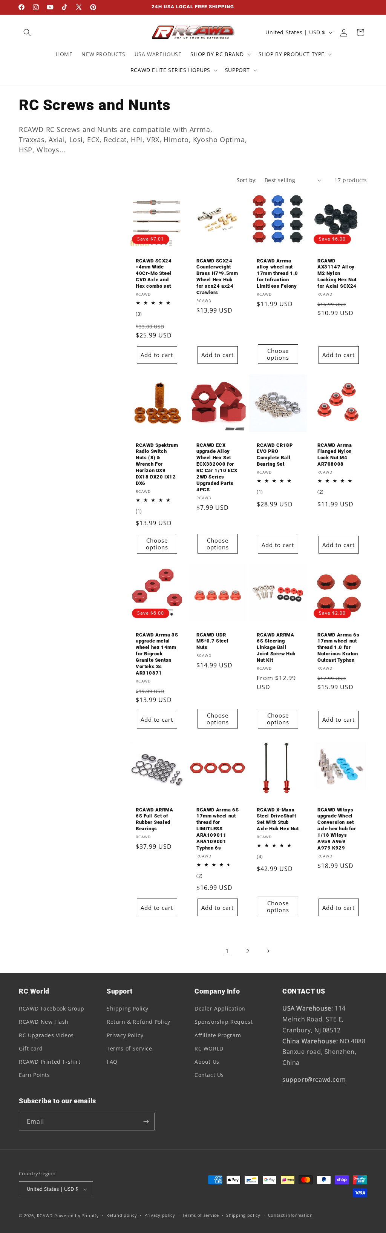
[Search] (27, 32)
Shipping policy (243, 1215)
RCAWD (45, 1215)
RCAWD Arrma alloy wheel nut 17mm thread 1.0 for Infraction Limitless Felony (277, 273)
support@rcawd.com (314, 1079)
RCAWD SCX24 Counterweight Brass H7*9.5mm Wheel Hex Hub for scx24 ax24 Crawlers (217, 276)
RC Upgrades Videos (46, 1035)
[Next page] (268, 951)
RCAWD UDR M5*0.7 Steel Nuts (212, 641)
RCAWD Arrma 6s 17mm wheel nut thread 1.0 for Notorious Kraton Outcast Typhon (338, 647)
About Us (207, 1061)
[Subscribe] (146, 1121)
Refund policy (121, 1215)
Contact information (290, 1215)
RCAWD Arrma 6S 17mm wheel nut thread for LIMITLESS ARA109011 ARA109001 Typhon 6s (217, 828)
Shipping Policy (128, 1008)
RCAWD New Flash (44, 1021)
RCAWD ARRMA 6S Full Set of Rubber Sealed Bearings (154, 819)
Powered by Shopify (76, 1215)
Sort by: (247, 180)
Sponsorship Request (224, 1021)
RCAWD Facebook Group (51, 1008)
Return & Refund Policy (138, 1021)
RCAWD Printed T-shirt (50, 1061)
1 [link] (227, 951)
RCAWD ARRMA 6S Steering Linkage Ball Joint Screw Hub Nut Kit (276, 647)
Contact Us (209, 1074)
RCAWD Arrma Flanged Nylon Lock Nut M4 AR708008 (334, 454)
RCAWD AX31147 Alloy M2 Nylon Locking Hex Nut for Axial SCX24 (337, 273)
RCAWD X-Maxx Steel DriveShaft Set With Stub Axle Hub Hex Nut (278, 819)
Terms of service (200, 1215)
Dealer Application (220, 1008)
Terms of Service (129, 1048)
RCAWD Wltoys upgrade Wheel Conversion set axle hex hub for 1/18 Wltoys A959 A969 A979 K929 (336, 828)
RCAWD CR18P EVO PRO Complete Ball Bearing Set (275, 454)
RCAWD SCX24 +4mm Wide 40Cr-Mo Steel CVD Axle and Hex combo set (154, 273)
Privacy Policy (125, 1035)
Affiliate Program (218, 1035)
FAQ (112, 1061)
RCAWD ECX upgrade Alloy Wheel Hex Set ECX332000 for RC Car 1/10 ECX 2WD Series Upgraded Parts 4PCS (216, 467)
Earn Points (34, 1074)
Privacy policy (159, 1215)
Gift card (31, 1048)
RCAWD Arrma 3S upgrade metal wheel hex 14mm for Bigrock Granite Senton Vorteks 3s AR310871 (157, 654)
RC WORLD (209, 1048)
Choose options (278, 354)
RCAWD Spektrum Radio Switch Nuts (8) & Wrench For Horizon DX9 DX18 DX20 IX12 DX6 (157, 464)
